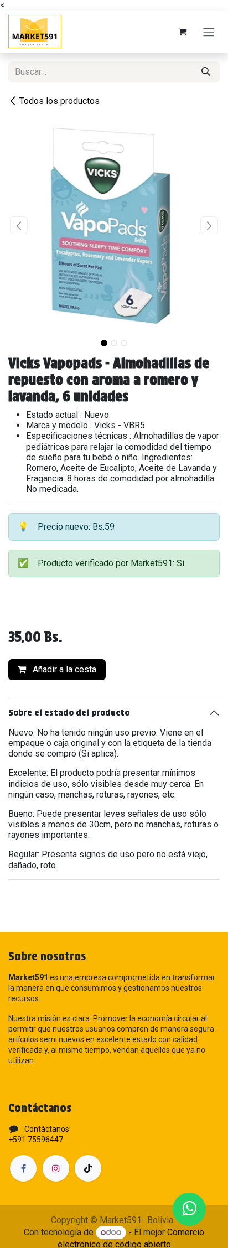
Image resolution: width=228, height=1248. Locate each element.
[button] (18, 225)
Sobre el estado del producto (68, 712)
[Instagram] (56, 1168)
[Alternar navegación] (209, 31)
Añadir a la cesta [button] (63, 669)
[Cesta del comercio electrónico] (182, 31)
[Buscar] (206, 71)
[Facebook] (23, 1168)
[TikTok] (88, 1168)
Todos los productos (59, 101)
